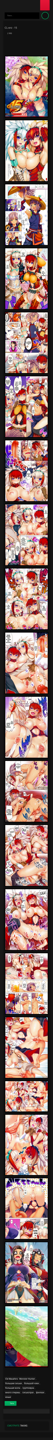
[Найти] (36, 15)
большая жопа (12, 1387)
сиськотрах (28, 1392)
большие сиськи (13, 1383)
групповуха (28, 1387)
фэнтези (40, 1392)
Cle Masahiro (11, 1378)
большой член (31, 1383)
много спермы (12, 1392)
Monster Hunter (27, 1378)
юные (8, 1397)
